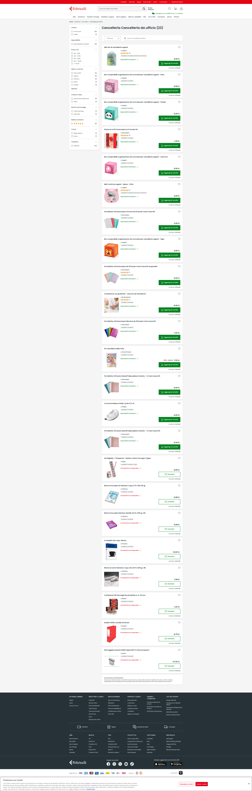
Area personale (132, 700)
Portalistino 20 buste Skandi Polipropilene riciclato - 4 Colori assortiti (132, 376)
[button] (144, 8)
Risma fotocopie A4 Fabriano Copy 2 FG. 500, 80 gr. (125, 486)
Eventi (155, 2)
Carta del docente (94, 711)
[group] (154, 13)
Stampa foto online (94, 719)
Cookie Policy (91, 789)
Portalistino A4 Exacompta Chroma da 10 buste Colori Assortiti (129, 212)
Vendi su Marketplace (114, 708)
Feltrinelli (76, 146)
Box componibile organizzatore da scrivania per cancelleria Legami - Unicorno (136, 157)
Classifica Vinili (93, 752)
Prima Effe (111, 714)
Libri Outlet (72, 741)
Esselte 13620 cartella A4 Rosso (116, 623)
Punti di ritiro (147, 2)
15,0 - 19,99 (77, 58)
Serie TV (110, 749)
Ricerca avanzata (151, 8)
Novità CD (92, 741)
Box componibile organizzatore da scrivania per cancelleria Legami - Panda (135, 102)
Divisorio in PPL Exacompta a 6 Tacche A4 (121, 129)
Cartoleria (150, 738)
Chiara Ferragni (79, 111)
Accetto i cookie (202, 784)
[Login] (181, 8)
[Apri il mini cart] (175, 8)
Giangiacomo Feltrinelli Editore (173, 704)
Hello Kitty (77, 114)
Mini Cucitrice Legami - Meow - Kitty (118, 184)
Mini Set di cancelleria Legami (116, 47)
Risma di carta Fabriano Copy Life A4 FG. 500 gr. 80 (125, 568)
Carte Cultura (93, 708)
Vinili (90, 747)
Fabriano (76, 79)
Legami (76, 76)
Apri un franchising (114, 700)
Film (109, 738)
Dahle (75, 82)
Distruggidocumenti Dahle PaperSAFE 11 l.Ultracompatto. (127, 650)
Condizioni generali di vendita (153, 703)
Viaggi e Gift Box (171, 744)
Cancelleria (150, 747)
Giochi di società (132, 747)
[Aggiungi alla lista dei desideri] (179, 47)
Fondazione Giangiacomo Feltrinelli (174, 708)
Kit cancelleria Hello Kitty (114, 349)
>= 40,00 (76, 63)
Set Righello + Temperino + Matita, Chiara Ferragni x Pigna (127, 458)
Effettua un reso (132, 706)
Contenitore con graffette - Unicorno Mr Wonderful (125, 294)
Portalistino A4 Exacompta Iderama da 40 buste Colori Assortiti (130, 321)
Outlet (76, 34)
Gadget (168, 747)
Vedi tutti (74, 88)
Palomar (124, 544)
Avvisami (171, 474)
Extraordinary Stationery (81, 98)
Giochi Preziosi (126, 352)
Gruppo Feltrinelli (171, 700)
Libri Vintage (73, 747)
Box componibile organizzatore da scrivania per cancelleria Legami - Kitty (134, 75)
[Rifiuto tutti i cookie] (249, 784)
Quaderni (149, 752)
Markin (124, 598)
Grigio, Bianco (78, 133)
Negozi (139, 2)
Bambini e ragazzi (113, 752)
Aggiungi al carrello (171, 63)
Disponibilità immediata (81, 44)
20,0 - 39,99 (77, 61)
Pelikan (124, 407)
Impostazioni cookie (186, 784)
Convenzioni (163, 2)
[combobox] (122, 8)
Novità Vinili (92, 749)
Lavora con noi (73, 706)
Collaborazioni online (114, 711)
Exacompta (77, 73)
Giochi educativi (132, 744)
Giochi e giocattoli (133, 738)
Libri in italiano (73, 738)
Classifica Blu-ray (113, 747)
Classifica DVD (112, 744)
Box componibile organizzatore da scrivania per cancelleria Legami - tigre (134, 239)
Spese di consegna (133, 714)
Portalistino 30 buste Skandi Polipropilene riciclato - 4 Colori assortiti (132, 431)
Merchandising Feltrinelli (173, 741)
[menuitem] (74, 17)
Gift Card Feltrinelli (94, 706)
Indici (90, 717)
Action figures (131, 752)
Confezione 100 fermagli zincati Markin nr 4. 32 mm (124, 595)
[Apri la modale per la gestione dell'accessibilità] (181, 773)
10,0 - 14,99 (77, 56)
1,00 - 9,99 (77, 53)
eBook (71, 749)
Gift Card (132, 2)
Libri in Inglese (73, 744)
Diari (148, 741)
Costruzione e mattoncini (135, 741)
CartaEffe (124, 2)
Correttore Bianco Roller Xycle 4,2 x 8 (119, 403)
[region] (126, 784)
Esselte (76, 85)
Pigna (75, 101)
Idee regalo (169, 738)
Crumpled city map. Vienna (115, 540)
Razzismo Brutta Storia (173, 715)
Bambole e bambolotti (134, 749)
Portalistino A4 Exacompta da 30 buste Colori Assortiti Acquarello (130, 266)
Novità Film (111, 741)
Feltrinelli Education (172, 712)
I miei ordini (130, 703)
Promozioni (77, 31)
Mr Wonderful (126, 297)
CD (89, 738)
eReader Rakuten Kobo (173, 749)
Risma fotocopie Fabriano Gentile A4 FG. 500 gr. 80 (124, 513)
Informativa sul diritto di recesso (154, 707)
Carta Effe (92, 700)
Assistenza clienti (177, 2)
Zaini (148, 744)
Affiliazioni (111, 703)
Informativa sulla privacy (154, 711)
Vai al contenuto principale (77, 2)
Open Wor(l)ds (151, 749)
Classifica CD (93, 744)
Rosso (76, 136)
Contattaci (130, 711)
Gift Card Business (113, 706)
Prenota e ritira (93, 703)
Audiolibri (72, 752)
